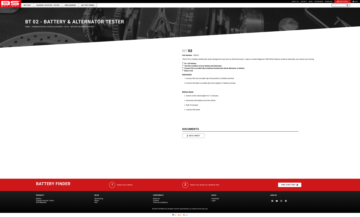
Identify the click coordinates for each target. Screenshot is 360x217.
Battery (38, 199)
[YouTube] (276, 201)
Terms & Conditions (160, 202)
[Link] (10, 4)
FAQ (95, 202)
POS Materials (41, 202)
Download (215, 199)
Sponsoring (98, 199)
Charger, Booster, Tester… (45, 201)
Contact (156, 201)
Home (27, 27)
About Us (156, 199)
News (96, 201)
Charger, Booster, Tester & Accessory (47, 27)
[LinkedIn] (286, 201)
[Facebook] (272, 201)
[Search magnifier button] (348, 5)
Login (214, 201)
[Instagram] (281, 201)
